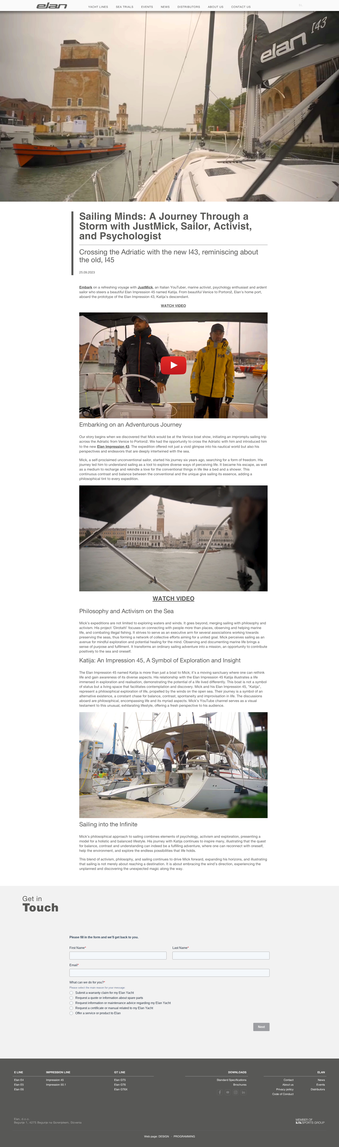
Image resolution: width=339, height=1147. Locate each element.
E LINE (18, 1072)
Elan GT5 (120, 1080)
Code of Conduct (282, 1094)
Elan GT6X (121, 1089)
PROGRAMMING (184, 1136)
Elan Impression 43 (113, 446)
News (165, 7)
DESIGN (164, 1136)
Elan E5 (19, 1085)
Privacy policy (284, 1089)
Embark (85, 287)
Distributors (189, 7)
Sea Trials (124, 7)
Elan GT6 (120, 1085)
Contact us (241, 7)
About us (215, 7)
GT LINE (119, 1072)
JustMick (145, 287)
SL (301, 5)
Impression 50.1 (56, 1085)
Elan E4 (19, 1080)
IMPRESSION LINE (58, 1072)
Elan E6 (19, 1089)
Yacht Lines (98, 7)
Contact (288, 1080)
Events (147, 7)
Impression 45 (55, 1080)
